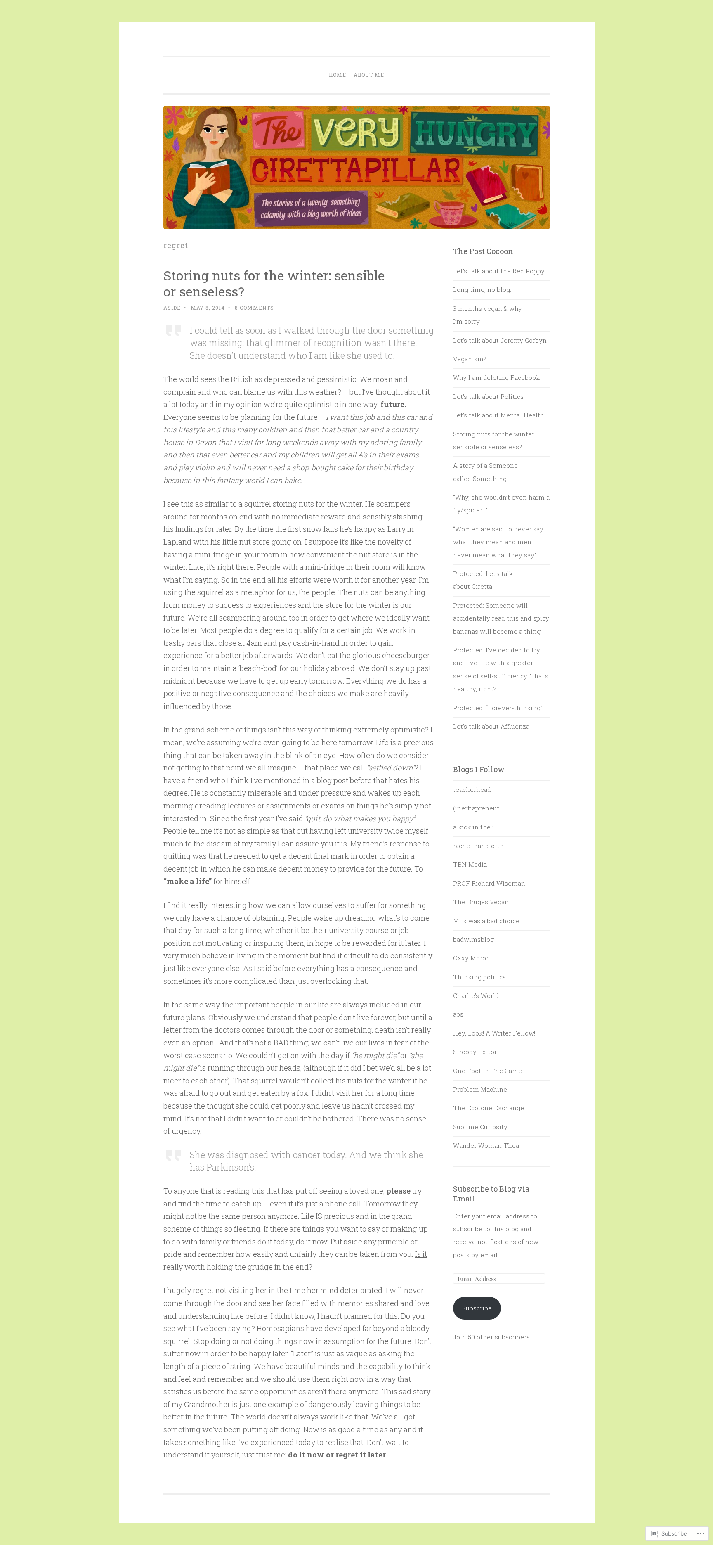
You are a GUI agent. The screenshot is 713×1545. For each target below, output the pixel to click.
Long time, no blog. (482, 289)
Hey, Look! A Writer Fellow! (494, 1033)
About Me (369, 74)
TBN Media (470, 864)
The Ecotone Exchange (488, 1108)
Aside (172, 307)
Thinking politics (479, 977)
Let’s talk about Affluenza (491, 726)
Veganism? (469, 359)
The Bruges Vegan (481, 902)
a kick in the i (473, 827)
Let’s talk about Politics (488, 396)
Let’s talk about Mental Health (498, 415)
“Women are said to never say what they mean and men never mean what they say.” (498, 542)
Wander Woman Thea (486, 1145)
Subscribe (477, 1308)
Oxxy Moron (471, 958)
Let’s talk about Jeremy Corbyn (500, 340)
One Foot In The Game (487, 1070)
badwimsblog (473, 939)
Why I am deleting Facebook (496, 377)
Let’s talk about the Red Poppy (499, 271)
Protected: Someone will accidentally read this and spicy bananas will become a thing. (501, 618)
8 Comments (254, 307)
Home (337, 74)
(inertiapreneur (476, 808)
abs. (459, 1014)
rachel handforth (478, 845)
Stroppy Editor (475, 1051)
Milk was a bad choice (486, 921)
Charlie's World (476, 995)
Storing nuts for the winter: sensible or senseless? (274, 283)
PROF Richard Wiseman (489, 883)
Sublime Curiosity (480, 1127)
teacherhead (472, 789)
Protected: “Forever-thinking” (498, 708)
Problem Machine (480, 1089)
